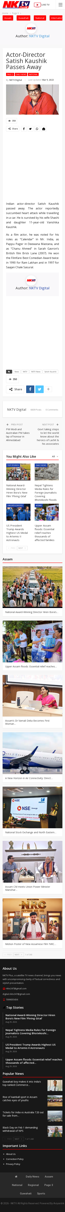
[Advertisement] (32, 167)
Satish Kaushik (50, 371)
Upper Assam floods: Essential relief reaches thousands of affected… (34, 1061)
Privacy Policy (13, 1164)
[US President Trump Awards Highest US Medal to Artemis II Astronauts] (18, 512)
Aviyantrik (58, 1203)
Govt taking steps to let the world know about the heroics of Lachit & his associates (48, 436)
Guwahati (23, 18)
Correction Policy (15, 1159)
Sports (41, 1193)
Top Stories (13, 465)
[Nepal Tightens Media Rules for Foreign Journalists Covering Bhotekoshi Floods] (47, 471)
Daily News (21, 74)
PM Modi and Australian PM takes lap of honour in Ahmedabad (18, 434)
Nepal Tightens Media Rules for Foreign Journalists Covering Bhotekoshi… (31, 1031)
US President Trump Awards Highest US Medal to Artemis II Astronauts (30, 1046)
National (40, 18)
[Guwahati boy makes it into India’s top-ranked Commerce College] (54, 1085)
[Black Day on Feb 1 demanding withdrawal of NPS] (54, 1131)
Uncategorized (15, 505)
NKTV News (35, 371)
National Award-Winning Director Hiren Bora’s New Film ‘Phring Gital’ (30, 1016)
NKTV (25, 371)
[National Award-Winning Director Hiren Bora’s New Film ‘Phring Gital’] (18, 471)
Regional (33, 1185)
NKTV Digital (39, 36)
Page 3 (10, 74)
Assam (7, 18)
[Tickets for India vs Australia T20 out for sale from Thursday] (54, 1116)
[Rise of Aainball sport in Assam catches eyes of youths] (54, 1100)
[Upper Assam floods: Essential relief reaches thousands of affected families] (47, 512)
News (17, 371)
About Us (11, 1154)
